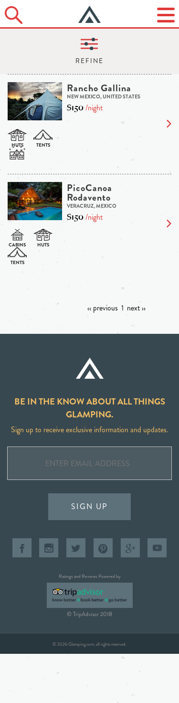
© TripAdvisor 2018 (89, 614)
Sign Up (89, 506)
